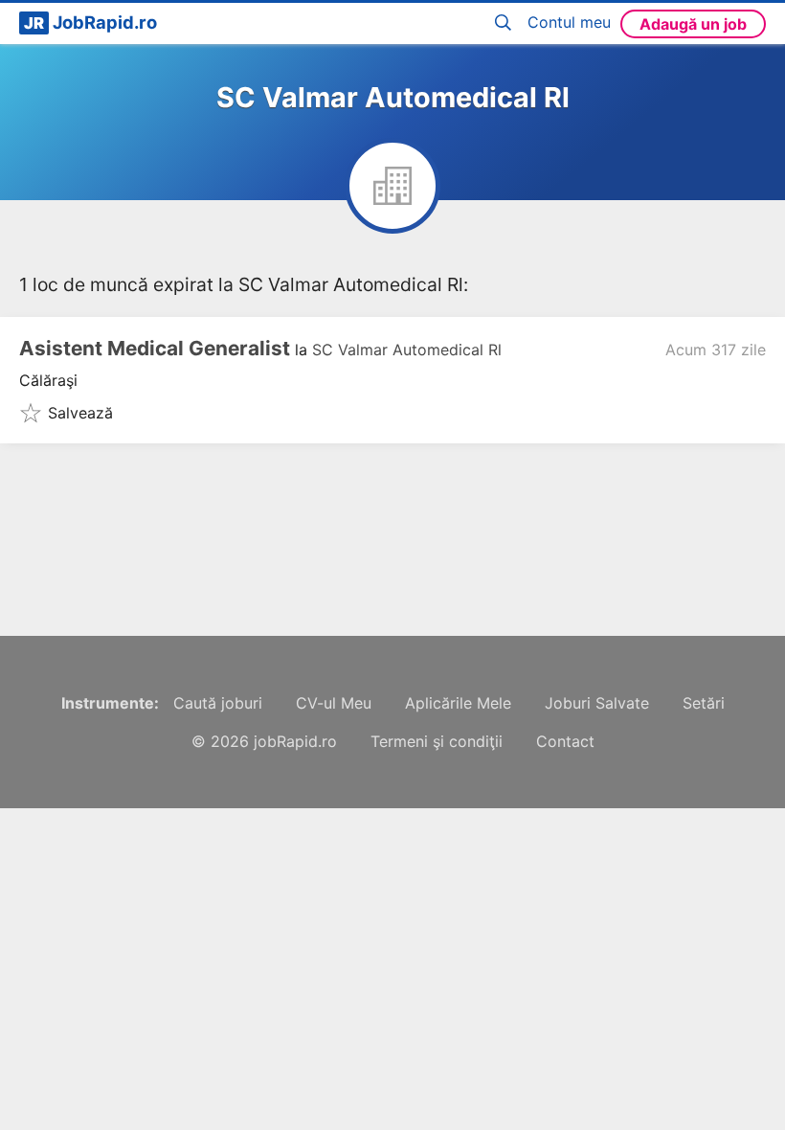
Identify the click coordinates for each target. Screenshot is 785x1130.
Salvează (80, 412)
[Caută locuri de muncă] (506, 23)
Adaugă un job (693, 24)
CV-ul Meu (333, 702)
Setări (704, 702)
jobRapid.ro (295, 741)
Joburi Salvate (597, 702)
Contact (565, 741)
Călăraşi (48, 380)
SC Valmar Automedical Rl (407, 349)
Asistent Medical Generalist (154, 348)
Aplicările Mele (458, 702)
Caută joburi (217, 702)
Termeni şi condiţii (436, 741)
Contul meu (569, 22)
